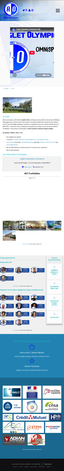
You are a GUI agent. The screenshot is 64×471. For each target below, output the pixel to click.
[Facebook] (26, 10)
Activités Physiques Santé (21, 139)
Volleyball (14, 145)
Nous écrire (27, 167)
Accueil (15, 466)
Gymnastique (10, 142)
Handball (24, 142)
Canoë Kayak (39, 139)
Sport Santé (34, 466)
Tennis (8, 145)
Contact (48, 466)
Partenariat (41, 466)
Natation (42, 142)
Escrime (46, 139)
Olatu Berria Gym (50, 142)
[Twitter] (23, 10)
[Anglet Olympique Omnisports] (11, 10)
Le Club (21, 466)
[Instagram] (32, 10)
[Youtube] (29, 10)
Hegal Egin (30, 142)
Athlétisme (32, 139)
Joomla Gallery (25, 244)
